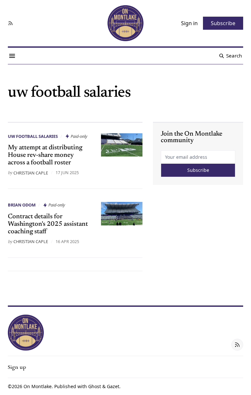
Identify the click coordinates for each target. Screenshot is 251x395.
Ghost (94, 386)
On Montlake (38, 386)
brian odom (22, 205)
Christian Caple (30, 172)
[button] (17, 367)
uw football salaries (33, 136)
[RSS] (10, 23)
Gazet (113, 386)
